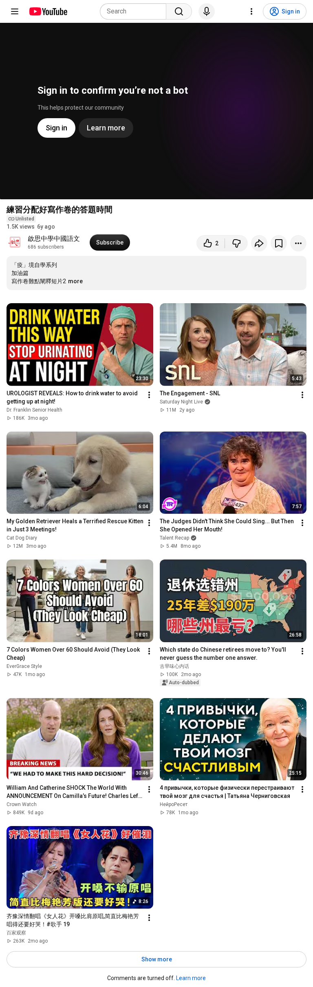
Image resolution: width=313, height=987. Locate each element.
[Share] (259, 243)
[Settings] (251, 11)
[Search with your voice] (206, 11)
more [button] (75, 281)
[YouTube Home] (48, 11)
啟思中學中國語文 (54, 238)
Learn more (191, 978)
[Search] (179, 11)
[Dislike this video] (236, 243)
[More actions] (298, 243)
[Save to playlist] (279, 243)
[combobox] (135, 11)
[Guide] (15, 11)
